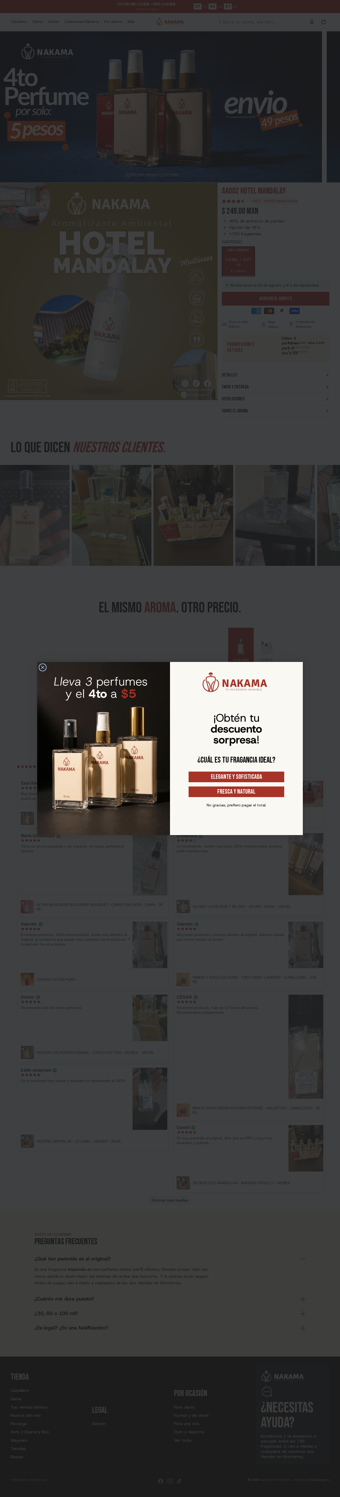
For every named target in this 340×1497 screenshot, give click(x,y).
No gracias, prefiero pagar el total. (236, 805)
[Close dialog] (42, 667)
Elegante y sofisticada (236, 777)
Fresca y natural (236, 791)
